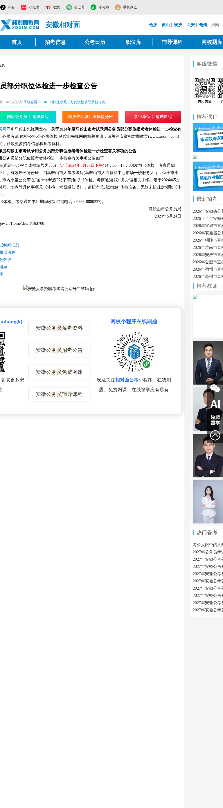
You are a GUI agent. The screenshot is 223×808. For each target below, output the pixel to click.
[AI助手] (215, 404)
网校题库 (212, 42)
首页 (17, 42)
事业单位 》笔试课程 (153, 117)
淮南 (215, 25)
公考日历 (94, 42)
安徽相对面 (62, 24)
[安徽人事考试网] (19, 25)
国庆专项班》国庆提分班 (90, 117)
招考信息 (55, 42)
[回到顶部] (215, 435)
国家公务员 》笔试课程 (28, 117)
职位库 (133, 42)
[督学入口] (215, 419)
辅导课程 (172, 42)
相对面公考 (127, 379)
